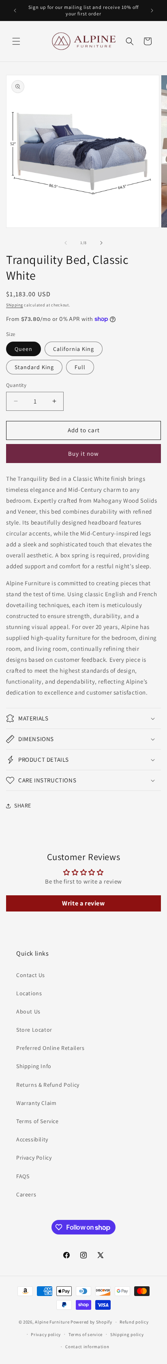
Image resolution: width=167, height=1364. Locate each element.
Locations (29, 993)
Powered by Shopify (91, 1322)
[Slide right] (101, 243)
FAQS (22, 1176)
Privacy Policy (33, 1157)
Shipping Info (33, 1066)
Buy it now (83, 453)
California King (73, 349)
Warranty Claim (36, 1103)
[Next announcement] (152, 10)
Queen (23, 349)
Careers (26, 1194)
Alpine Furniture (52, 1322)
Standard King (34, 367)
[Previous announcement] (15, 10)
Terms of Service (37, 1121)
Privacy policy (46, 1334)
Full (80, 367)
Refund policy (134, 1322)
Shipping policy (127, 1334)
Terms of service (86, 1334)
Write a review (83, 903)
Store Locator (34, 1029)
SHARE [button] (22, 805)
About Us (28, 1011)
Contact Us (30, 975)
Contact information (87, 1346)
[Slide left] (66, 243)
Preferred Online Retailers (50, 1048)
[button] (16, 41)
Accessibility (32, 1139)
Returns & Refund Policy (47, 1084)
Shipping (14, 305)
